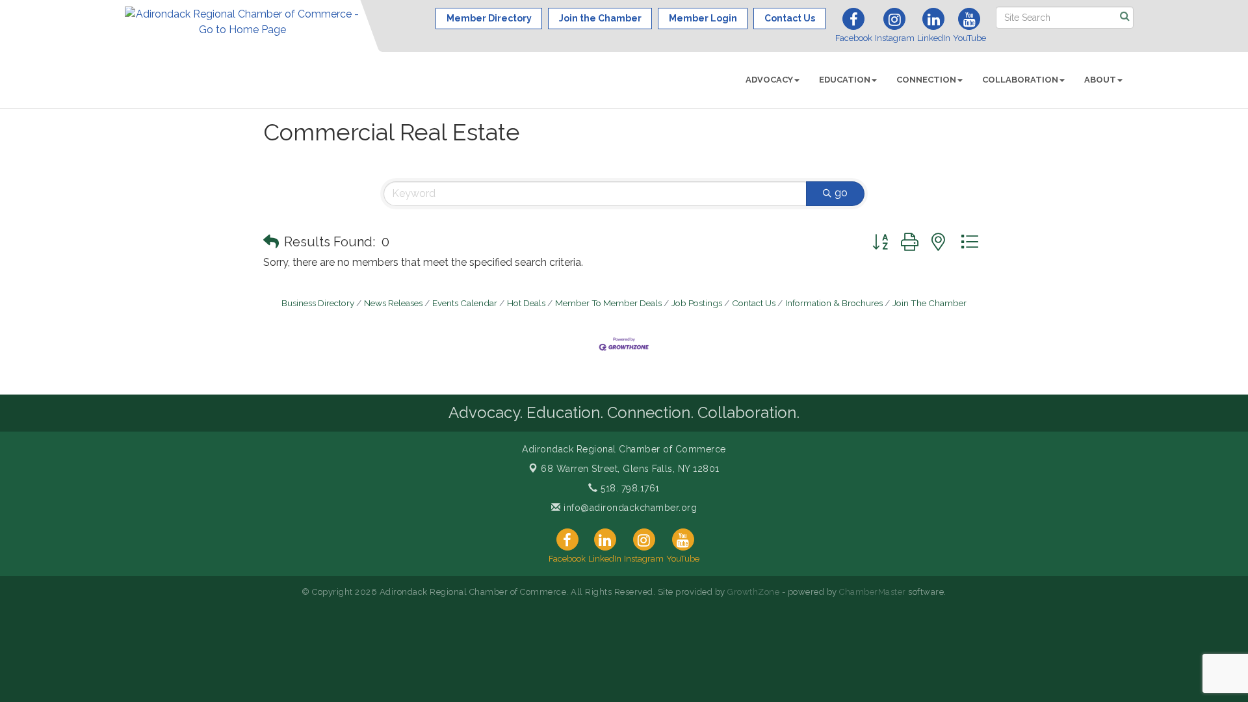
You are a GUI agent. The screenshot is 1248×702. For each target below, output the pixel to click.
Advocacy (769, 79)
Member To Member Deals (608, 303)
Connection (926, 79)
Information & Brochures (834, 303)
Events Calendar (464, 303)
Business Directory (317, 303)
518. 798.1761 (629, 488)
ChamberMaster (872, 592)
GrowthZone (753, 592)
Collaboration (1020, 79)
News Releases (393, 303)
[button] (271, 242)
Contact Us (753, 303)
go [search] (841, 193)
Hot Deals (526, 303)
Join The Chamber (929, 303)
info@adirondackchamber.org (629, 507)
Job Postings (696, 303)
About (1100, 79)
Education (844, 79)
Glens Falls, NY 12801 (630, 468)
